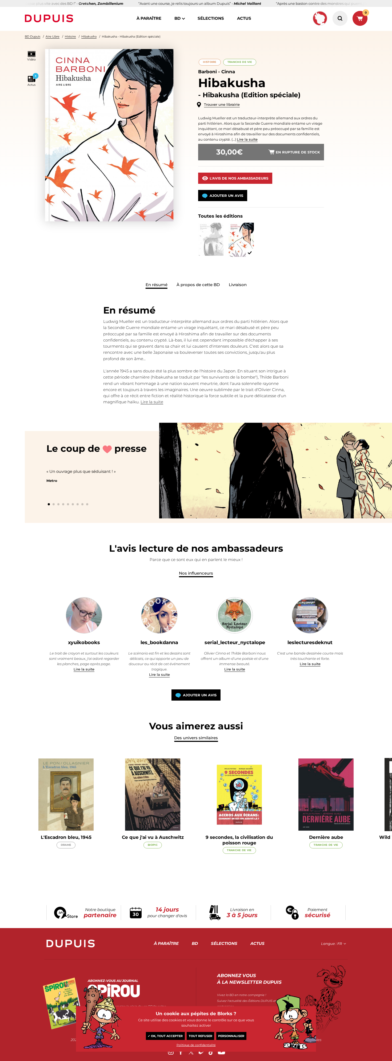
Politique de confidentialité (196, 1045)
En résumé (156, 284)
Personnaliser (231, 1036)
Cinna (228, 71)
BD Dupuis (32, 36)
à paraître (149, 18)
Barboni (207, 71)
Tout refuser (200, 1036)
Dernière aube (326, 837)
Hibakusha (89, 36)
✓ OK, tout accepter (165, 1036)
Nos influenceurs (196, 573)
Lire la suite (247, 139)
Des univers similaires (196, 737)
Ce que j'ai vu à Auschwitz (153, 837)
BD (177, 18)
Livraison (238, 284)
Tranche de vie (239, 61)
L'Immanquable (186, 487)
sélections (211, 18)
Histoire (70, 36)
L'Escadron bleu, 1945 (66, 837)
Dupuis (50, 18)
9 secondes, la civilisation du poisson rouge (239, 840)
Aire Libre (52, 36)
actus (244, 18)
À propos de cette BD (198, 284)
